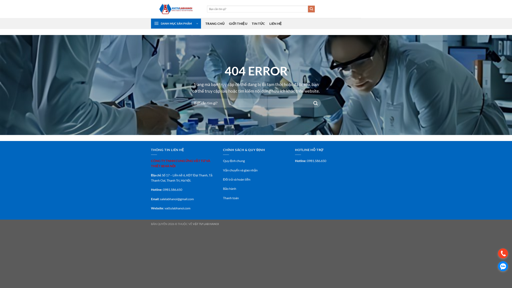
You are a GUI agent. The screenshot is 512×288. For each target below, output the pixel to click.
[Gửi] (311, 9)
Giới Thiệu (238, 23)
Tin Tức (258, 23)
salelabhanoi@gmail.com (177, 199)
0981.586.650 (316, 161)
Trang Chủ (215, 23)
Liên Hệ (275, 23)
